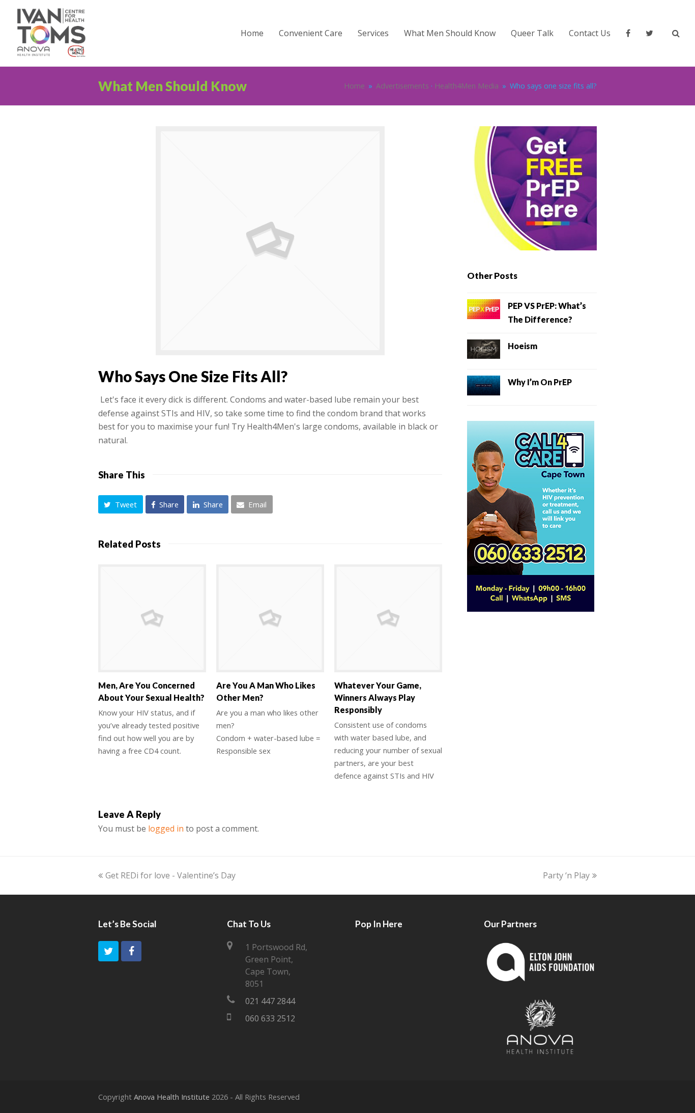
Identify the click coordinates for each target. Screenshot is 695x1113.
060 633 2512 (270, 1018)
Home (354, 86)
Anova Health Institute (172, 1097)
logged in (166, 828)
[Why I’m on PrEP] (483, 387)
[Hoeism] (483, 351)
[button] (120, 504)
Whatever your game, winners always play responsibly (377, 697)
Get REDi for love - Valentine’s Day (170, 875)
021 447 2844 (270, 1001)
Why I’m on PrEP (540, 382)
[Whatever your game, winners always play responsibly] (388, 618)
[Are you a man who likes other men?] (270, 618)
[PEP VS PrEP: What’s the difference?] (483, 311)
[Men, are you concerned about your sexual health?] (152, 618)
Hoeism (522, 346)
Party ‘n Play (566, 875)
